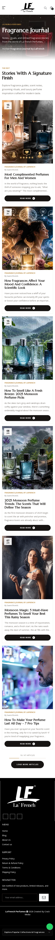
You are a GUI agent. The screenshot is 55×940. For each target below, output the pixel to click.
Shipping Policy (9, 872)
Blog (4, 835)
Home (5, 48)
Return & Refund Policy (12, 863)
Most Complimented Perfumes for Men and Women (27, 176)
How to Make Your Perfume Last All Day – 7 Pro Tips (25, 721)
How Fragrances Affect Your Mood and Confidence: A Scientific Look (25, 284)
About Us (6, 840)
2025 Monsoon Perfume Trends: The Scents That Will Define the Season (25, 503)
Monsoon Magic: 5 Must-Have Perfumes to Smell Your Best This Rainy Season (26, 613)
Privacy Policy (8, 858)
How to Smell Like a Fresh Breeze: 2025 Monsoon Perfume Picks (23, 394)
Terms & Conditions (11, 867)
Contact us (7, 844)
